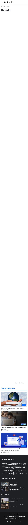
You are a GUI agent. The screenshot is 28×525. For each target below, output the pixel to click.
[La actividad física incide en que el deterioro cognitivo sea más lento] (14, 35)
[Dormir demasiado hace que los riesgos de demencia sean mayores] (14, 254)
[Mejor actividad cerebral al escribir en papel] (14, 290)
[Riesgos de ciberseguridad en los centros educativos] (4, 500)
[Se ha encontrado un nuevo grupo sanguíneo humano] (14, 69)
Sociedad (3, 159)
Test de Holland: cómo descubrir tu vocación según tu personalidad (14, 164)
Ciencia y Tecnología (6, 15)
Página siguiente (19, 383)
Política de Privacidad (11, 518)
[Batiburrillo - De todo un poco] (8, 2)
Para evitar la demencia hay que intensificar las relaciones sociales (13, 347)
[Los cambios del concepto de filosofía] (14, 325)
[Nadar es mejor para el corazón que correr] (14, 105)
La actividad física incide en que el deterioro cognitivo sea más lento (13, 20)
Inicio (3, 6)
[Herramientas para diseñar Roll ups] (4, 506)
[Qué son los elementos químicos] (14, 141)
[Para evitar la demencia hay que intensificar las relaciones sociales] (14, 362)
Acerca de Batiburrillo (8, 516)
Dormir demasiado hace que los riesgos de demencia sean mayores (13, 239)
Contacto (20, 518)
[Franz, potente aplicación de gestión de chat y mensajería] (4, 489)
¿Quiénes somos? (20, 516)
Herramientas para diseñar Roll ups (18, 504)
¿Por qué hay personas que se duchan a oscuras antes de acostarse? (13, 202)
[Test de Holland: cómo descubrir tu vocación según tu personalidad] (14, 179)
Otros (3, 124)
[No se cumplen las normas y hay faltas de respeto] (4, 484)
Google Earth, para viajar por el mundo (12, 408)
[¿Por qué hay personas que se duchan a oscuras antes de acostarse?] (14, 217)
